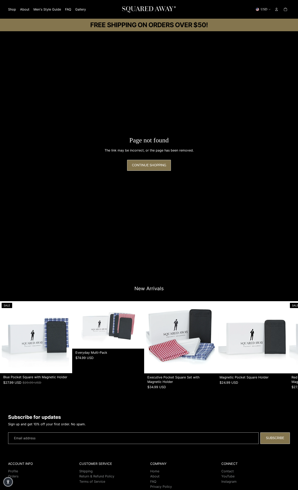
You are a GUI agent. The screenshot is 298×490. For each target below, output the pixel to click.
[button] (8, 482)
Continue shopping (149, 165)
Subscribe (275, 438)
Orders (13, 476)
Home (154, 471)
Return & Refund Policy (96, 476)
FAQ (153, 481)
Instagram (229, 481)
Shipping (86, 471)
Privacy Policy (161, 487)
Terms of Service (92, 481)
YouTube (228, 476)
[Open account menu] (276, 9)
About (155, 476)
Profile (13, 471)
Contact (227, 471)
